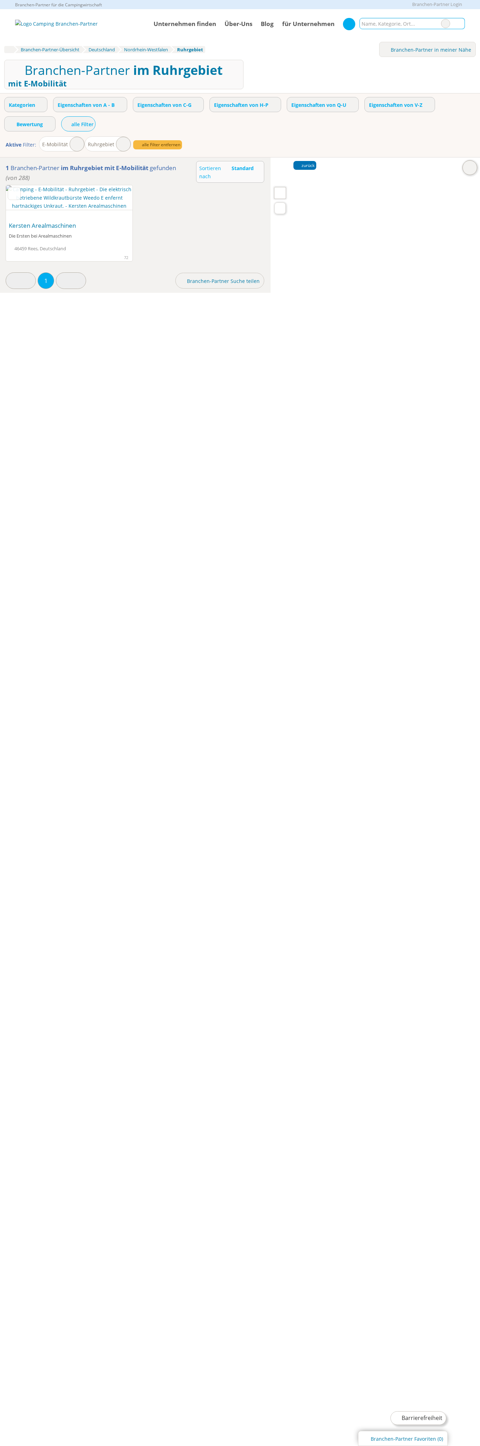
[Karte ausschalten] (469, 167)
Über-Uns (238, 24)
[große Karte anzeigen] (279, 192)
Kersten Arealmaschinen (42, 225)
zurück (307, 165)
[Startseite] (9, 49)
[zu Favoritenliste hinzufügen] (14, 193)
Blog (267, 24)
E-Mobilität (55, 144)
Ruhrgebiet (101, 144)
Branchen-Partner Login (436, 4)
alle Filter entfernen (160, 145)
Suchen (459, 23)
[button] (21, 280)
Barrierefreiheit (421, 1418)
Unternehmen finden (185, 24)
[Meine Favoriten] (349, 24)
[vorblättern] (114, 201)
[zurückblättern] (23, 201)
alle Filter (81, 124)
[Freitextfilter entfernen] (445, 23)
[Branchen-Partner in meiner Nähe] (280, 208)
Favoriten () (407, 1438)
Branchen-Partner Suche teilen (223, 281)
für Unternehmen (308, 24)
